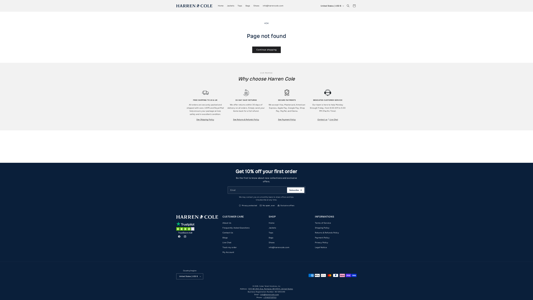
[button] (348, 6)
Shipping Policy (322, 228)
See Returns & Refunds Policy (246, 119)
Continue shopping (266, 49)
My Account (228, 252)
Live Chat (334, 119)
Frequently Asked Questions (236, 228)
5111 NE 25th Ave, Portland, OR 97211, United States (270, 289)
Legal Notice (321, 247)
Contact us (322, 119)
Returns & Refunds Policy (327, 233)
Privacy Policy (321, 242)
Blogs (225, 238)
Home (271, 223)
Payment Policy (322, 238)
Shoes (272, 242)
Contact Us (227, 233)
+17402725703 (269, 297)
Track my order (229, 247)
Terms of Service (323, 223)
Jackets (272, 228)
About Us (226, 223)
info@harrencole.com (279, 247)
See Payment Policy (287, 119)
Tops (271, 233)
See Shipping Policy (205, 119)
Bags (271, 238)
